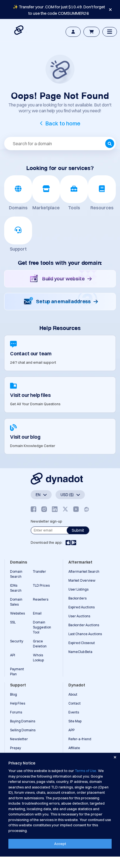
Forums (16, 712)
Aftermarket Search (83, 571)
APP (71, 730)
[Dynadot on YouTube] (76, 509)
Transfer (39, 571)
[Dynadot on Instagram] (44, 509)
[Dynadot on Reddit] (86, 509)
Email (37, 613)
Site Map (74, 721)
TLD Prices (41, 585)
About (72, 694)
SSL (13, 622)
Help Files (17, 703)
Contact (74, 703)
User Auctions (79, 616)
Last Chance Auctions (85, 634)
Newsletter (19, 739)
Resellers (40, 599)
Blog (13, 694)
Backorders (77, 598)
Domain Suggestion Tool (42, 627)
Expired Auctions (81, 607)
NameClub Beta (80, 652)
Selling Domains (22, 730)
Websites (17, 613)
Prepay (15, 748)
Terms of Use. (86, 770)
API (12, 655)
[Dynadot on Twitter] (65, 509)
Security (16, 641)
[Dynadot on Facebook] (33, 509)
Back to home (62, 123)
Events (73, 712)
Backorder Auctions (83, 625)
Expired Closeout (81, 643)
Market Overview (81, 580)
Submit (78, 530)
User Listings (78, 589)
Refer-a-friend (79, 739)
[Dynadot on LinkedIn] (54, 509)
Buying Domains (22, 721)
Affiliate (74, 748)
